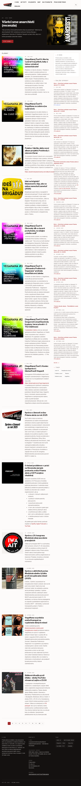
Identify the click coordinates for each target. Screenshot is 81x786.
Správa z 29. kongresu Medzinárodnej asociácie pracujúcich (36, 538)
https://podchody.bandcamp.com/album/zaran (39, 172)
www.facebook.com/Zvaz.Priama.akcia (39, 774)
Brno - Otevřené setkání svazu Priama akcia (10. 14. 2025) (65, 279)
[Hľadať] (76, 4)
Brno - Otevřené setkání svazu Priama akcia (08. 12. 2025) (65, 251)
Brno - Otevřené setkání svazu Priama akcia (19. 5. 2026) (65, 110)
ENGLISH (17, 6)
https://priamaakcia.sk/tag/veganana (36, 383)
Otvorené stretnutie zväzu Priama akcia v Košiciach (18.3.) (66, 162)
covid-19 (57, 370)
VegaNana (67, 376)
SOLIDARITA (32, 2)
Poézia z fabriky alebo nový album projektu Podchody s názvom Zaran (37, 150)
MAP (39, 2)
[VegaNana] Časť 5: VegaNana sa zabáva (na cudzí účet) (36, 106)
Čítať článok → (7, 41)
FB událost (57, 219)
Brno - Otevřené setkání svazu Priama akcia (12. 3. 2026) (65, 199)
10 (39, 723)
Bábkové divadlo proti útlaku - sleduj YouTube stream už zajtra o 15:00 (36, 677)
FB (77, 185)
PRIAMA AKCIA (15, 782)
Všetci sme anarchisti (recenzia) (18, 23)
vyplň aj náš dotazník (64, 188)
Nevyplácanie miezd (66, 370)
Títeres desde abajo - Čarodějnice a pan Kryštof (66, 307)
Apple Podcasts (41, 524)
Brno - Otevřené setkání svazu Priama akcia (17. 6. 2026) (65, 84)
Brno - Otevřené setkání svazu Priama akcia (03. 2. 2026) (65, 225)
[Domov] (7, 5)
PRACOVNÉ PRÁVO (60, 2)
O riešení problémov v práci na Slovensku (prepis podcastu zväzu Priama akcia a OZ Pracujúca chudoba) (37, 470)
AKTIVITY (24, 2)
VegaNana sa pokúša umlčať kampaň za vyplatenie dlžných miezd (36, 620)
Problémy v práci (58, 373)
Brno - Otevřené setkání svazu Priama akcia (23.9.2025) (65, 338)
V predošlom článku (31, 330)
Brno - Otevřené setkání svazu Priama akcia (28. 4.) (65, 136)
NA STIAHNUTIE (47, 2)
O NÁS (17, 2)
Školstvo (67, 373)
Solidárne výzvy (58, 376)
